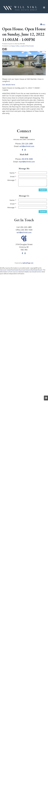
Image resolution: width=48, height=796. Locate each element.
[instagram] (25, 150)
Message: (11, 180)
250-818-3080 (27, 159)
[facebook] (22, 150)
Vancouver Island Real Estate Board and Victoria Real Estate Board (21, 270)
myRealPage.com (27, 263)
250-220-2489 (27, 143)
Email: (12, 176)
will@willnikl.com (26, 146)
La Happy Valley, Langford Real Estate (21, 46)
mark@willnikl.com (27, 161)
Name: (12, 173)
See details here (8, 84)
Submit (43, 190)
